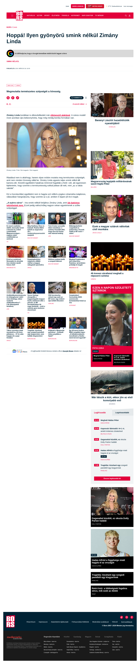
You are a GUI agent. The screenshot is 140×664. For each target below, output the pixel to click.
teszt (94, 594)
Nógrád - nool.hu (94, 647)
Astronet (75, 15)
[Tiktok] (121, 617)
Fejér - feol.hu (70, 644)
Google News (68, 351)
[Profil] (129, 15)
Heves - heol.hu (71, 652)
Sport (47, 15)
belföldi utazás (119, 362)
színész (93, 279)
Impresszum (43, 622)
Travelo (65, 15)
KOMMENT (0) (78, 97)
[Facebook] (12, 97)
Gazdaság (77, 637)
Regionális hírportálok (52, 637)
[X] (8, 97)
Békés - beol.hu (48, 647)
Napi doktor (87, 15)
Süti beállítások (126, 622)
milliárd (94, 187)
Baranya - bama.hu (49, 644)
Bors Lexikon (77, 6)
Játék (67, 6)
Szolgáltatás (108, 637)
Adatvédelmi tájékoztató (59, 622)
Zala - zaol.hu (116, 649)
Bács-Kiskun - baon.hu (50, 641)
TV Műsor (99, 15)
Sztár (39, 15)
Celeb (15, 27)
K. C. (9, 104)
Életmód (56, 15)
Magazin (88, 637)
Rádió (119, 637)
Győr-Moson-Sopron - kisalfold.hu (76, 647)
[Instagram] (126, 617)
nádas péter (98, 359)
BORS (9, 27)
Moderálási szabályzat (100, 622)
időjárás (112, 404)
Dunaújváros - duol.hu (73, 641)
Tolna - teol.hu (116, 641)
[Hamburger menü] (11, 15)
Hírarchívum (31, 622)
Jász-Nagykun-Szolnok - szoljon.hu (99, 641)
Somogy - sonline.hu (95, 649)
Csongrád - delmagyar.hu (51, 652)
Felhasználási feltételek (80, 622)
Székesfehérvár (115, 6)
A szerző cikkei (78, 104)
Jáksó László (96, 233)
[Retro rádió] (89, 6)
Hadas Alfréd (105, 459)
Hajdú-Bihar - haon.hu (73, 649)
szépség (18, 85)
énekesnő (95, 351)
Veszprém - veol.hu (117, 647)
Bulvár (97, 637)
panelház (104, 470)
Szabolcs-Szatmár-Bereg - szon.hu (99, 652)
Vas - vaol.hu (115, 644)
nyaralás (112, 127)
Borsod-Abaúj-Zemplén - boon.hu (53, 649)
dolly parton (105, 445)
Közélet (66, 637)
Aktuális (31, 15)
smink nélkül (13, 61)
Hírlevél (115, 622)
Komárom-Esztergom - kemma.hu (98, 644)
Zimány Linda (10, 85)
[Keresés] (126, 15)
